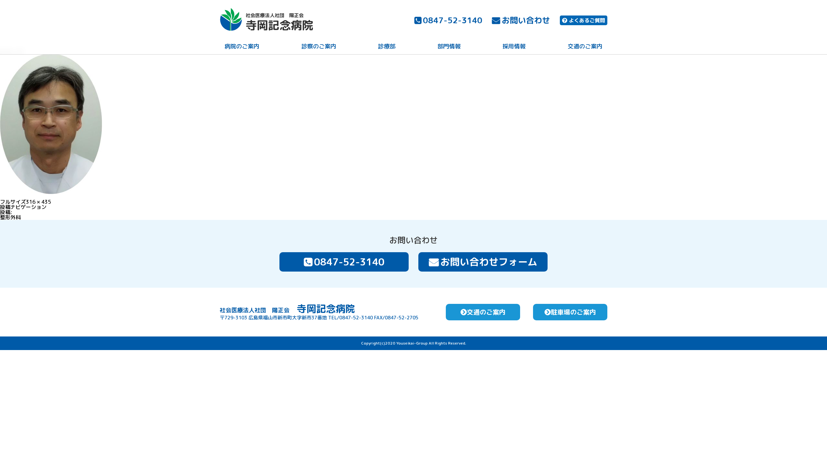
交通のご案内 (585, 46)
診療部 (386, 46)
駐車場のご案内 (573, 311)
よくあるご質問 (587, 20)
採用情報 (514, 46)
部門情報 (449, 46)
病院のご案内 (242, 46)
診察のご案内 (318, 46)
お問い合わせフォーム (488, 262)
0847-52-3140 (452, 20)
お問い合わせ (526, 20)
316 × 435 (38, 201)
